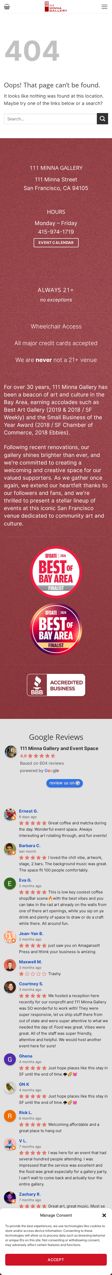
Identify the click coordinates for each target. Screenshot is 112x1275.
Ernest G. (28, 811)
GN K (24, 1084)
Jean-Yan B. (31, 933)
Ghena (25, 1056)
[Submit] (102, 118)
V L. (23, 1140)
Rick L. (25, 1112)
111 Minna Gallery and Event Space (59, 748)
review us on (61, 782)
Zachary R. (30, 1194)
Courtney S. (31, 983)
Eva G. (25, 880)
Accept (56, 1259)
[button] (104, 1215)
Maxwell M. (30, 961)
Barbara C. (30, 845)
